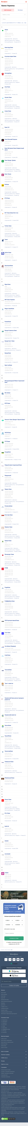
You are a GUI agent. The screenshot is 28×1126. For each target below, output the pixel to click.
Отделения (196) (8, 745)
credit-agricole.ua (8, 335)
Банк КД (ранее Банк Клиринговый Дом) (14, 149)
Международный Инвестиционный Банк (14, 381)
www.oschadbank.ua (9, 457)
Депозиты (15, 38)
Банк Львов (8, 174)
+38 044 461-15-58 (9, 256)
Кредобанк (8, 353)
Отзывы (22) (15, 472)
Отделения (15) (8, 512)
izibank (6, 841)
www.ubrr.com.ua (8, 706)
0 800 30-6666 (8, 701)
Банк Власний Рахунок (11, 139)
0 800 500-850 (8, 355)
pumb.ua (6, 576)
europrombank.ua (8, 270)
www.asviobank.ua (8, 116)
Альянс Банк (8, 97)
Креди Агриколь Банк (11, 330)
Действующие (7, 10)
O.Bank (6, 872)
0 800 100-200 (8, 765)
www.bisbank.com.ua (9, 189)
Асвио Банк (8, 111)
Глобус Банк (8, 226)
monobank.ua (7, 859)
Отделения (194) (8, 38)
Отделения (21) (8, 181)
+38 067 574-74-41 (9, 241)
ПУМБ (6, 568)
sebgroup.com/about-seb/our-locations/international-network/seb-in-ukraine (13, 627)
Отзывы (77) (7, 70)
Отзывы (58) (15, 372)
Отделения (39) (8, 372)
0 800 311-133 (8, 801)
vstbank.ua (7, 218)
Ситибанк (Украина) (10, 646)
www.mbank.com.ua (9, 398)
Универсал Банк (9, 761)
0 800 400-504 (8, 604)
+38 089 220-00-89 (9, 358)
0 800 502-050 (8, 634)
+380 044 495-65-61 (9, 200)
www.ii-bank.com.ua (9, 387)
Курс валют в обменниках (6, 1040)
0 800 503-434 (8, 132)
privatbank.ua (7, 545)
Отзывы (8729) (17, 643)
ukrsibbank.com (8, 742)
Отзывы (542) (8, 864)
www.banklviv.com (8, 179)
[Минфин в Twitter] (14, 959)
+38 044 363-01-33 (9, 454)
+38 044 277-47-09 (9, 267)
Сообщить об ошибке (14, 985)
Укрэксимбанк (9, 751)
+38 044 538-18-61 (9, 76)
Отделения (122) (8, 338)
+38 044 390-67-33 (9, 421)
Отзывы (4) (14, 207)
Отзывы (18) (15, 94)
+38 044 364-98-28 (9, 129)
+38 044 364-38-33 (9, 625)
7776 (6, 31)
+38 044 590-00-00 (9, 816)
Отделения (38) (8, 483)
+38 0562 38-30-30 (9, 591)
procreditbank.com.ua (9, 559)
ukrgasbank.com (8, 730)
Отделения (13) (8, 758)
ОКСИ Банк (8, 432)
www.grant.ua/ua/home (10, 244)
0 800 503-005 (8, 186)
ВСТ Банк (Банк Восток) (11, 213)
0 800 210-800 (8, 455)
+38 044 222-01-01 (9, 49)
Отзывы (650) (17, 236)
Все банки (20, 10)
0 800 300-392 (8, 229)
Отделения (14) (8, 499)
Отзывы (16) (17, 276)
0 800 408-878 (8, 269)
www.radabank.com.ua (9, 592)
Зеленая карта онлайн (5, 1069)
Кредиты (18, 40)
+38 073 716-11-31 (9, 544)
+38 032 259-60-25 (9, 177)
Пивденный (8, 475)
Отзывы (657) (17, 108)
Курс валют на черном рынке (7, 1042)
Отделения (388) (8, 861)
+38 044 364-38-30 (9, 622)
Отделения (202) (8, 732)
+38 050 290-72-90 (9, 573)
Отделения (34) (8, 220)
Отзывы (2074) (17, 296)
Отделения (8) (8, 67)
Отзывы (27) (15, 362)
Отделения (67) (8, 524)
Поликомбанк (8, 506)
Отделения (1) (8, 53)
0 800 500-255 (8, 405)
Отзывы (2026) (15, 449)
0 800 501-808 (8, 153)
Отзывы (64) (16, 732)
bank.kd (7, 826)
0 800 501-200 (8, 323)
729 (5, 741)
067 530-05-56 (8, 520)
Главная (2, 949)
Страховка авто (4, 1075)
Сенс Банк (7, 632)
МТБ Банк (7, 403)
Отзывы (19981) (17, 551)
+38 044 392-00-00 (9, 227)
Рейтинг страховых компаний (7, 1073)
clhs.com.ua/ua (8, 155)
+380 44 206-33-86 (9, 688)
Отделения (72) (8, 293)
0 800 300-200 (8, 763)
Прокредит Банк (9, 554)
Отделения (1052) (9, 548)
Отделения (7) (8, 273)
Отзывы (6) (16, 195)
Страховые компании (5, 1076)
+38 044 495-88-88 (9, 492)
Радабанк (7, 587)
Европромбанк (9, 265)
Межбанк (3, 1003)
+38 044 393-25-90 (9, 673)
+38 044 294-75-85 (9, 468)
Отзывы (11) (15, 389)
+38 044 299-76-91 (9, 61)
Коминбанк (8, 321)
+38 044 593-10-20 (9, 151)
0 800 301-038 (8, 394)
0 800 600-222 (8, 434)
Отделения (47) (8, 410)
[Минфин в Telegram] (10, 959)
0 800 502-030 (8, 288)
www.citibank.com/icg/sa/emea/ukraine (13, 649)
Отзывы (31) (15, 512)
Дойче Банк (8, 252)
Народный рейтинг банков (6, 1011)
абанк (6, 29)
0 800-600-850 (8, 356)
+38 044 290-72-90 (9, 570)
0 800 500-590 (8, 815)
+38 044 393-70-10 (9, 216)
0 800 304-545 (8, 203)
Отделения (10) (8, 472)
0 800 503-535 (8, 312)
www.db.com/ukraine (9, 257)
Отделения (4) (8, 94)
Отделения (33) (8, 167)
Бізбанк (7, 184)
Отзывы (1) (14, 260)
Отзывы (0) (14, 53)
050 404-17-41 (8, 243)
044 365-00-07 (8, 344)
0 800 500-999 (8, 589)
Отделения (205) (8, 578)
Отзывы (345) (15, 758)
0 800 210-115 (8, 508)
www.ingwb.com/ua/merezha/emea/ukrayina (13, 303)
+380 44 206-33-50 (9, 685)
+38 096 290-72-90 (9, 571)
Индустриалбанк (9, 308)
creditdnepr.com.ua (9, 165)
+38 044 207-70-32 (9, 188)
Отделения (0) (8, 145)
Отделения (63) (8, 362)
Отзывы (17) (15, 247)
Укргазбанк (8, 725)
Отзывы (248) (17, 414)
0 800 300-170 (8, 58)
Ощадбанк (8, 452)
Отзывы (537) (17, 810)
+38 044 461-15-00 (9, 254)
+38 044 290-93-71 (9, 310)
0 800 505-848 (8, 176)
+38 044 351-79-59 (9, 384)
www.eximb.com (8, 756)
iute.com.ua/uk (8, 818)
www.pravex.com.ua (9, 532)
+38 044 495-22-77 (9, 332)
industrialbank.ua (8, 313)
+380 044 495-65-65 (9, 201)
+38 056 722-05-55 (9, 33)
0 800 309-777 (8, 423)
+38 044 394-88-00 (9, 114)
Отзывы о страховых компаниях (8, 1071)
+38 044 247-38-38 (9, 754)
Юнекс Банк (8, 799)
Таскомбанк (8, 669)
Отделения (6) (8, 136)
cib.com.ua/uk (8, 325)
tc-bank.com (7, 690)
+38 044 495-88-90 (9, 491)
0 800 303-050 (8, 113)
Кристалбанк (8, 365)
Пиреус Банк (8, 489)
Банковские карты (5, 999)
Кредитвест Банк (9, 341)
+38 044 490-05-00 (9, 443)
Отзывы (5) (14, 427)
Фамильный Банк (9, 778)
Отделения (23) (8, 316)
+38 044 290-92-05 (9, 445)
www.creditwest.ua (9, 346)
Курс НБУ (3, 997)
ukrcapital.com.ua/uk (9, 720)
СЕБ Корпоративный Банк (12, 620)
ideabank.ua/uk (8, 291)
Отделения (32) (8, 192)
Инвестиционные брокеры (6, 1001)
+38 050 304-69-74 (9, 518)
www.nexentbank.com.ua (10, 424)
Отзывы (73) (15, 316)
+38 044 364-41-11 (9, 90)
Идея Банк (7, 284)
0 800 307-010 (8, 214)
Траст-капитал (9, 683)
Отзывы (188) (15, 327)
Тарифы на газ (4, 1006)
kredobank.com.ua (9, 359)
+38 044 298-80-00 (9, 636)
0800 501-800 (8, 343)
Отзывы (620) (8, 486)
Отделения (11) (8, 389)
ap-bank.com (7, 64)
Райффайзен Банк (10, 601)
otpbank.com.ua (8, 446)
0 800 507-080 (8, 467)
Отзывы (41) (15, 664)
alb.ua (6, 102)
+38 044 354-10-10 (9, 301)
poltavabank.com (8, 521)
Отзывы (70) (15, 181)
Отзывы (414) (19, 772)
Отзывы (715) (16, 338)
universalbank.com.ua (9, 768)
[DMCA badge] (14, 1119)
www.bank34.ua (8, 134)
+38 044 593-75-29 (9, 494)
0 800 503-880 (8, 75)
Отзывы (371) (19, 881)
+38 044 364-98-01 (9, 130)
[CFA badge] (19, 1083)
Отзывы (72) (15, 722)
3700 (6, 542)
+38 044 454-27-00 (9, 704)
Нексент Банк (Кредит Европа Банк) (15, 419)
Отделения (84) (8, 677)
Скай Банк (7, 655)
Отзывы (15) (15, 136)
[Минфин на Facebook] (6, 959)
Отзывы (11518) (17, 459)
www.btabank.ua (8, 205)
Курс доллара (4, 994)
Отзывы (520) (15, 220)
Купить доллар (4, 1043)
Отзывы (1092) (17, 171)
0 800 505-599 (8, 367)
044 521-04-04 (8, 530)
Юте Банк (7, 813)
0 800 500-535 (8, 874)
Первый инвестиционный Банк (13, 465)
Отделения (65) (8, 449)
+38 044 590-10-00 (9, 556)
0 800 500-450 (8, 529)
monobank (7, 854)
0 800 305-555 (8, 334)
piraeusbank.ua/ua (8, 497)
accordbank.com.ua (9, 78)
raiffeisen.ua (7, 609)
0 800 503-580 (8, 671)
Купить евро (3, 1045)
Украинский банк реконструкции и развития (14, 698)
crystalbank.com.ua (9, 370)
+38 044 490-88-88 (9, 607)
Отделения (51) (8, 118)
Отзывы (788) (15, 848)
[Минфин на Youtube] (22, 959)
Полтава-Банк (9, 515)
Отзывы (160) (15, 524)
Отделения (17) (8, 247)
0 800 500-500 (8, 603)
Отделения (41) (8, 327)
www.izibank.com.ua (9, 846)
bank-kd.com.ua (8, 831)
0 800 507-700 (8, 162)
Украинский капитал (10, 715)
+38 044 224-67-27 (9, 844)
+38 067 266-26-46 (9, 703)
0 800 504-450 (8, 753)
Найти (24, 981)
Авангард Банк (9, 47)
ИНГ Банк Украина (10, 299)
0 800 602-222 (8, 99)
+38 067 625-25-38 (9, 63)
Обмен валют (4, 1038)
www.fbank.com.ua (9, 781)
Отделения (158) (8, 80)
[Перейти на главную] (4, 2)
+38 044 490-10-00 (9, 648)
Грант (6, 239)
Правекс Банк (8, 527)
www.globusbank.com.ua (10, 231)
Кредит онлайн (4, 1010)
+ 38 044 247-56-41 (9, 660)
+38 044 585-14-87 (9, 803)
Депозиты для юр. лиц (10, 40)
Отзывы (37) (16, 121)
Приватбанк (8, 540)
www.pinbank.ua (8, 470)
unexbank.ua (7, 804)
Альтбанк (7, 87)
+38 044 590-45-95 (9, 368)
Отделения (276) (8, 611)
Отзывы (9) (18, 350)
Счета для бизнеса (20, 68)
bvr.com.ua (7, 143)
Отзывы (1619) (17, 680)
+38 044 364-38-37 (9, 624)
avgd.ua (6, 51)
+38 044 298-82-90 (9, 739)
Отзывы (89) (15, 157)
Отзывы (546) (17, 565)
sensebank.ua (8, 637)
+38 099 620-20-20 (9, 729)
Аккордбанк (8, 73)
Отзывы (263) (17, 537)
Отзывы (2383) (17, 748)
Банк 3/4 (7, 127)
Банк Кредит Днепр (10, 160)
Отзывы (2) (14, 438)
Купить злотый (4, 1047)
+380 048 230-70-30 (9, 479)
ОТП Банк (7, 441)
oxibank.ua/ (7, 436)
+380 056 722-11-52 (9, 34)
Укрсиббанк (8, 736)
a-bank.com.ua (8, 36)
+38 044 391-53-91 (9, 766)
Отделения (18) (8, 807)
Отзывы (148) (8, 503)
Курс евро (3, 996)
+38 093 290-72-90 (9, 574)
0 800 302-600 (8, 141)
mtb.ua (6, 408)
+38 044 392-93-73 (9, 60)
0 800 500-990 (8, 558)
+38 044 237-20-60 (9, 857)
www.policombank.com (10, 509)
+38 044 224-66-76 (9, 101)
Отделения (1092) (9, 459)
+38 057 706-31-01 (9, 658)
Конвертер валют (4, 1008)
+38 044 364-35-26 (9, 718)
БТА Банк (7, 198)
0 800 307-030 (8, 477)
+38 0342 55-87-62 (9, 289)
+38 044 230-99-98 (9, 606)
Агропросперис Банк (10, 56)
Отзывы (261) (15, 145)
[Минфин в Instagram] (18, 959)
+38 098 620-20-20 (9, 727)
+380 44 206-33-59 (9, 687)
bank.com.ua (7, 480)
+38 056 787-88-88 (9, 164)
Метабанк (7, 393)
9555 (6, 286)
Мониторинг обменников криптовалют (9, 1013)
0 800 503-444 (8, 657)
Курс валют (3, 992)
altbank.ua (7, 92)
